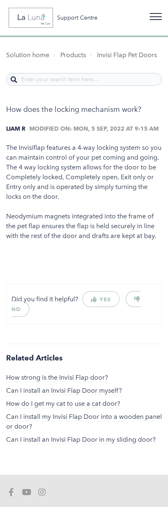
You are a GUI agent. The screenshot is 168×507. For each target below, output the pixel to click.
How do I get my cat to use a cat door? (63, 403)
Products (73, 55)
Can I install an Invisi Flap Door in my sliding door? (81, 439)
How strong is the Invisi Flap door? (57, 377)
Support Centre (77, 17)
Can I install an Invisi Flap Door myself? (64, 390)
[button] (154, 15)
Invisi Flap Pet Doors (127, 55)
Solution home (27, 55)
